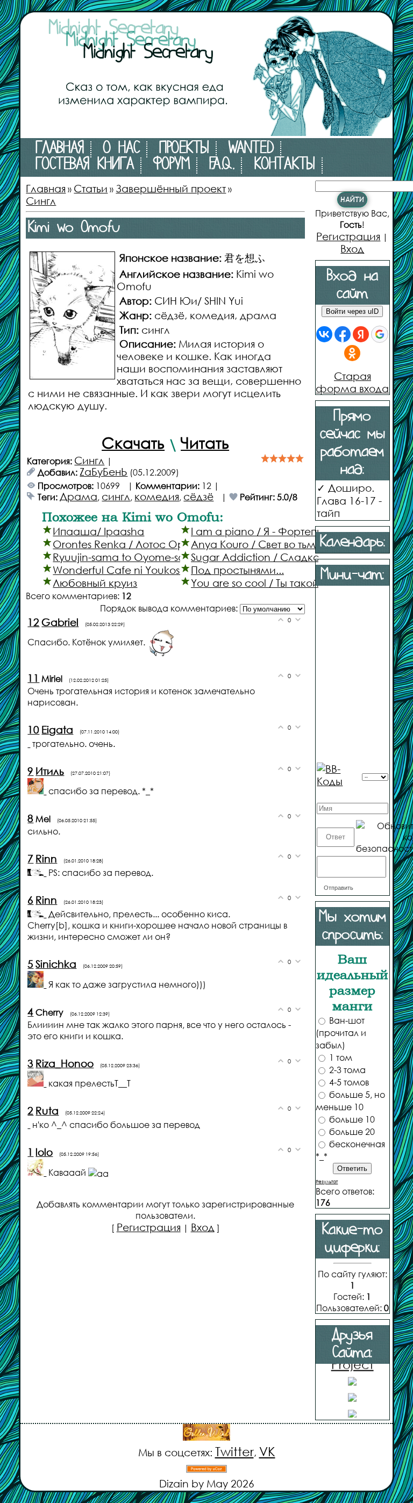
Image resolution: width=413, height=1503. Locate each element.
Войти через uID (352, 311)
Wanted (251, 149)
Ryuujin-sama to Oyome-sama (127, 557)
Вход (203, 1227)
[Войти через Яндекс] (361, 334)
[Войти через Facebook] (342, 334)
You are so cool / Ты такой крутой (273, 583)
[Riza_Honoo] (37, 1082)
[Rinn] (37, 872)
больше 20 (352, 1131)
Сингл (41, 201)
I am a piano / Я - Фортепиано (267, 531)
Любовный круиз (95, 583)
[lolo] (37, 1172)
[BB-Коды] (338, 773)
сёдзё (198, 496)
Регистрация (149, 1227)
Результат (327, 1181)
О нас (121, 149)
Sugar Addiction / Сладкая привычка (283, 557)
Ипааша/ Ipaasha (98, 531)
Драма (78, 496)
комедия (156, 496)
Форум (171, 165)
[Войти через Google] (379, 334)
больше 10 (352, 1119)
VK (267, 1451)
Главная (59, 149)
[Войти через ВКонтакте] (324, 334)
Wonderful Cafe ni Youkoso (119, 570)
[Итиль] (37, 790)
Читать (205, 442)
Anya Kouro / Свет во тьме (256, 544)
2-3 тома (347, 1069)
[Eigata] (29, 743)
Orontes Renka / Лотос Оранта (130, 544)
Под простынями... (237, 570)
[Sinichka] (37, 983)
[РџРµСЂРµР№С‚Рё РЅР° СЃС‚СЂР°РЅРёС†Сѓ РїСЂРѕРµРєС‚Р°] (206, 132)
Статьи (91, 188)
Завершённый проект (171, 188)
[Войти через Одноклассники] (352, 353)
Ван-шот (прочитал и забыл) (341, 1033)
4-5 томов (349, 1082)
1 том (340, 1057)
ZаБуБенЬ (103, 471)
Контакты (284, 165)
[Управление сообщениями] (321, 793)
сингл (116, 496)
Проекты (184, 149)
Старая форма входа (352, 382)
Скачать (133, 442)
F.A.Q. (221, 165)
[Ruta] (29, 1124)
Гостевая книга (84, 165)
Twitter (234, 1451)
